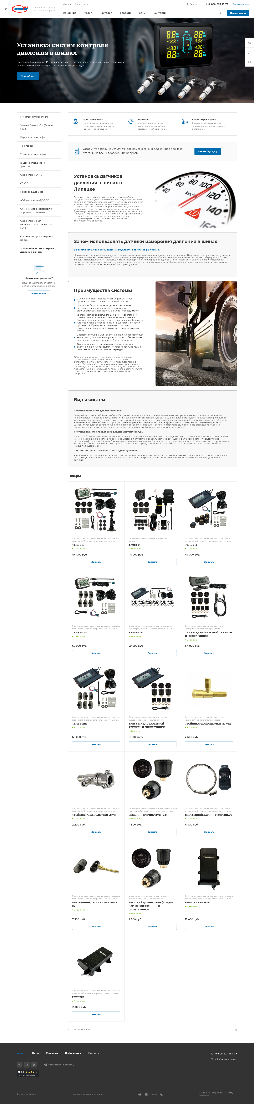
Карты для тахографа (32, 137)
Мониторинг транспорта (34, 116)
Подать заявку (238, 13)
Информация (73, 1053)
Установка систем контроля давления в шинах (37, 250)
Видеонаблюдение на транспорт (33, 164)
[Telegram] (19, 1065)
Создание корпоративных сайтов (215, 1093)
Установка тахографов (33, 154)
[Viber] (27, 1065)
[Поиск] (219, 13)
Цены (35, 1053)
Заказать (96, 562)
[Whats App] (34, 1065)
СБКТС (24, 183)
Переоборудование (31, 191)
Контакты (94, 1053)
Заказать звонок (241, 4)
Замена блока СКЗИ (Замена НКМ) (36, 127)
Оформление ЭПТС (31, 174)
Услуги (21, 1053)
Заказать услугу (207, 151)
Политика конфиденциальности (86, 1094)
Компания (52, 1053)
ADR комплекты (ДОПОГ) (34, 200)
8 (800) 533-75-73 (218, 4)
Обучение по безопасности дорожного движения (36, 210)
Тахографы (26, 145)
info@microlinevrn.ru (226, 1059)
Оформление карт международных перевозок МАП (36, 224)
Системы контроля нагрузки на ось (36, 238)
